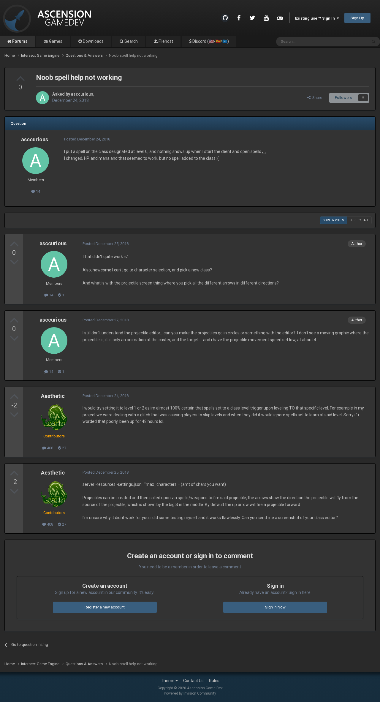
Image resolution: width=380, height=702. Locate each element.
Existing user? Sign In (316, 18)
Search (131, 41)
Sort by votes (333, 220)
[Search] (373, 41)
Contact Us (193, 680)
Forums (19, 41)
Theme (168, 680)
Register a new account (105, 607)
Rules (214, 680)
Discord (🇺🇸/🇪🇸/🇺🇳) (210, 41)
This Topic (350, 41)
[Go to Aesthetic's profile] (54, 417)
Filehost (165, 41)
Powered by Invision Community (190, 693)
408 (49, 448)
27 (63, 448)
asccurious (82, 94)
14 (37, 191)
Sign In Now (275, 607)
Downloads (93, 41)
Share (316, 97)
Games (55, 41)
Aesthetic (53, 396)
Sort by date (359, 220)
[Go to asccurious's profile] (42, 97)
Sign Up (357, 18)
